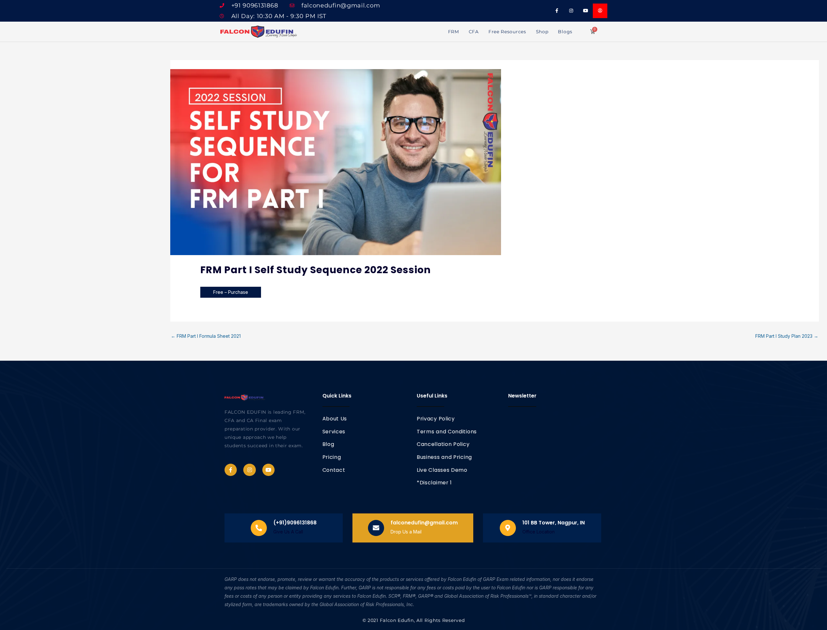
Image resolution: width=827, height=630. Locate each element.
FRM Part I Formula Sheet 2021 (206, 336)
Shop (542, 32)
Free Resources (507, 32)
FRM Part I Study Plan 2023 (786, 336)
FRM (453, 32)
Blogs (565, 32)
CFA (474, 32)
